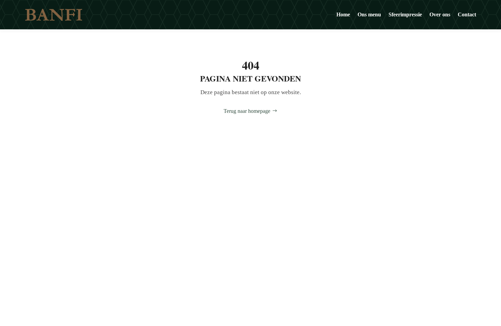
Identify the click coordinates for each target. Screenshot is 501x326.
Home (343, 14)
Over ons (439, 14)
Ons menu (369, 14)
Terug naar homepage (247, 111)
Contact (467, 14)
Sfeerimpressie (405, 14)
